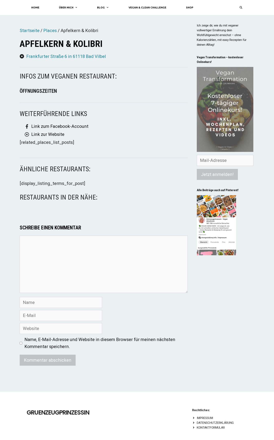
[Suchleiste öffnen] (241, 7)
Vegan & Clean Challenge (147, 7)
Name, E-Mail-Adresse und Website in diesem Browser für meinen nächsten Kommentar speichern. (99, 343)
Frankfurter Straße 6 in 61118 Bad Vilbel (66, 56)
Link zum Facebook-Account (59, 126)
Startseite (30, 30)
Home (35, 7)
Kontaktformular (211, 427)
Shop (189, 7)
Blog (101, 7)
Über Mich (66, 7)
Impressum (205, 418)
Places (50, 30)
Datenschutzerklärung (215, 423)
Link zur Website (47, 134)
